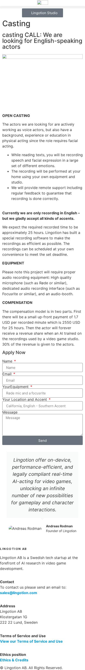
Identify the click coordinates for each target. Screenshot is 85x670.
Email (7, 374)
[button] (42, 7)
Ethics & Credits (14, 660)
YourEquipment (16, 386)
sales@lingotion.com (18, 592)
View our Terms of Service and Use (31, 641)
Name (7, 361)
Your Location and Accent (25, 399)
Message (9, 412)
